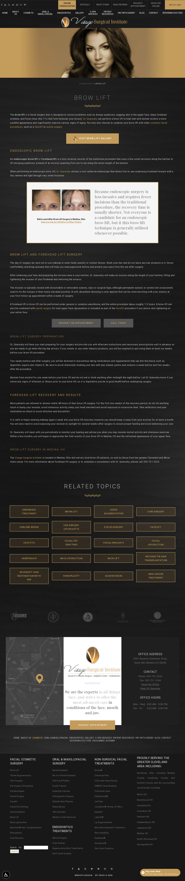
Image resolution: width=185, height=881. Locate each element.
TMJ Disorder (59, 812)
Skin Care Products (104, 848)
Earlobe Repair (17, 791)
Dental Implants (60, 770)
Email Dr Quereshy (150, 688)
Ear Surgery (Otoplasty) (21, 786)
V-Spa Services (103, 738)
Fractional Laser (102, 791)
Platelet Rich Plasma (62, 801)
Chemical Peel (102, 775)
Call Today (118, 323)
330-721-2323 (151, 461)
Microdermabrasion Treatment (110, 827)
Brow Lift (14, 770)
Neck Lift (14, 817)
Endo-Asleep (58, 843)
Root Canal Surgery (62, 853)
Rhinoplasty (16, 833)
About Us (26, 738)
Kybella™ (99, 812)
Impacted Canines (61, 791)
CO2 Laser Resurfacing (106, 781)
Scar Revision (16, 838)
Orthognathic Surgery (63, 796)
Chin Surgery (16, 781)
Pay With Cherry (126, 13)
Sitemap (110, 741)
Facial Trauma (59, 786)
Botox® (98, 770)
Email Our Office (150, 684)
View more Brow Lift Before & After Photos (61, 222)
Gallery (79, 13)
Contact (153, 13)
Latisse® (99, 817)
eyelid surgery (54, 127)
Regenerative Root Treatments (67, 848)
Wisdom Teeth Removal (64, 817)
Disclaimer (98, 741)
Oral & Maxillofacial (56, 738)
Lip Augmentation (103, 822)
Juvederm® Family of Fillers (108, 807)
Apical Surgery (59, 838)
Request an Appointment (76, 323)
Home (5, 13)
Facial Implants (17, 812)
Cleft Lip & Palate (61, 781)
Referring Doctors (173, 13)
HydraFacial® (101, 796)
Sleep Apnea (58, 807)
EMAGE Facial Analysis (106, 786)
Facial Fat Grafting (19, 807)
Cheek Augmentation (20, 775)
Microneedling (102, 833)
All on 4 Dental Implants (64, 775)
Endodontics (64, 13)
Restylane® (100, 843)
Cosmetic (29, 13)
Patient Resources (123, 738)
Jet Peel (99, 801)
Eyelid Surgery (17, 796)
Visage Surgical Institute (28, 457)
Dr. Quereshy (90, 118)
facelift (39, 127)
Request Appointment (96, 727)
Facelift (13, 801)
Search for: (16, 847)
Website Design (83, 875)
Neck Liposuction (18, 822)
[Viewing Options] (6, 875)
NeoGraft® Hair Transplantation (26, 827)
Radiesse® (100, 838)
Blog (142, 13)
